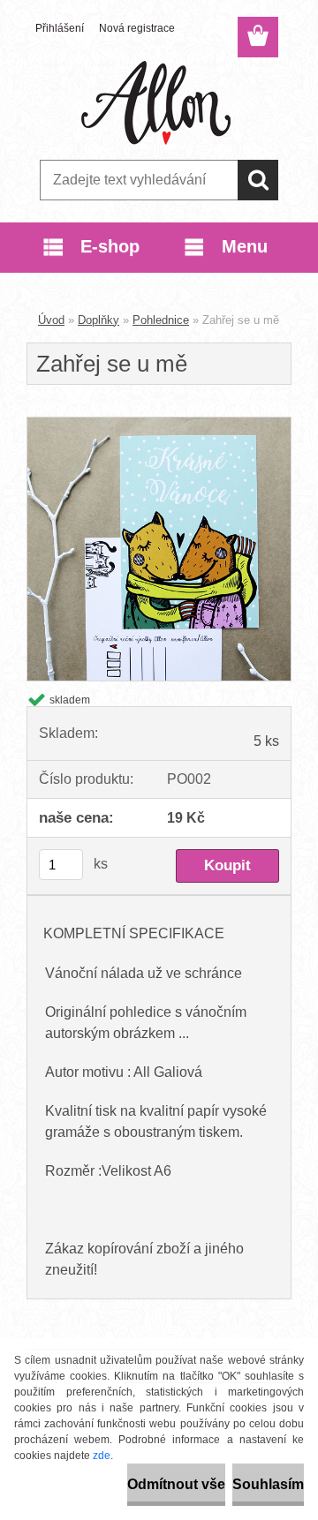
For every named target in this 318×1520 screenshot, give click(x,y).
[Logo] (158, 103)
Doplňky (98, 320)
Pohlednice (160, 320)
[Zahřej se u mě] (159, 424)
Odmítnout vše (176, 1484)
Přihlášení (59, 28)
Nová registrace (137, 28)
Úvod (51, 320)
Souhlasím (268, 1484)
